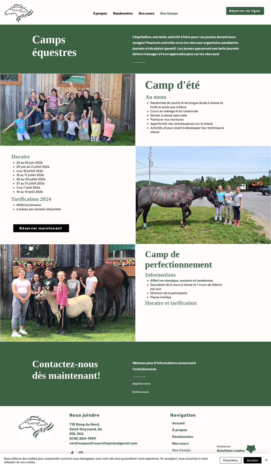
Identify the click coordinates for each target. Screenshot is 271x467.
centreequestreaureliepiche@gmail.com (103, 443)
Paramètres (230, 460)
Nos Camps (181, 450)
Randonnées (182, 437)
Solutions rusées (231, 451)
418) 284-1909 (83, 438)
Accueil (178, 423)
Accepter (252, 460)
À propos (179, 430)
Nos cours (180, 443)
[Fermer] (266, 460)
